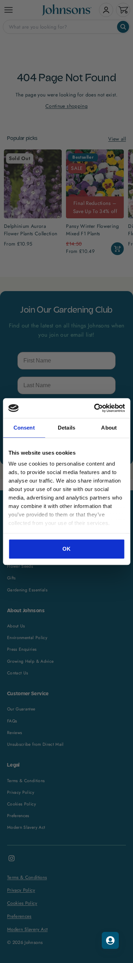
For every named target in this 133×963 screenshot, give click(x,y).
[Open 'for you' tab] (110, 940)
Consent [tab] (24, 428)
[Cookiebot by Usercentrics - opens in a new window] (95, 408)
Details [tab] (66, 428)
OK (66, 549)
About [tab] (109, 428)
